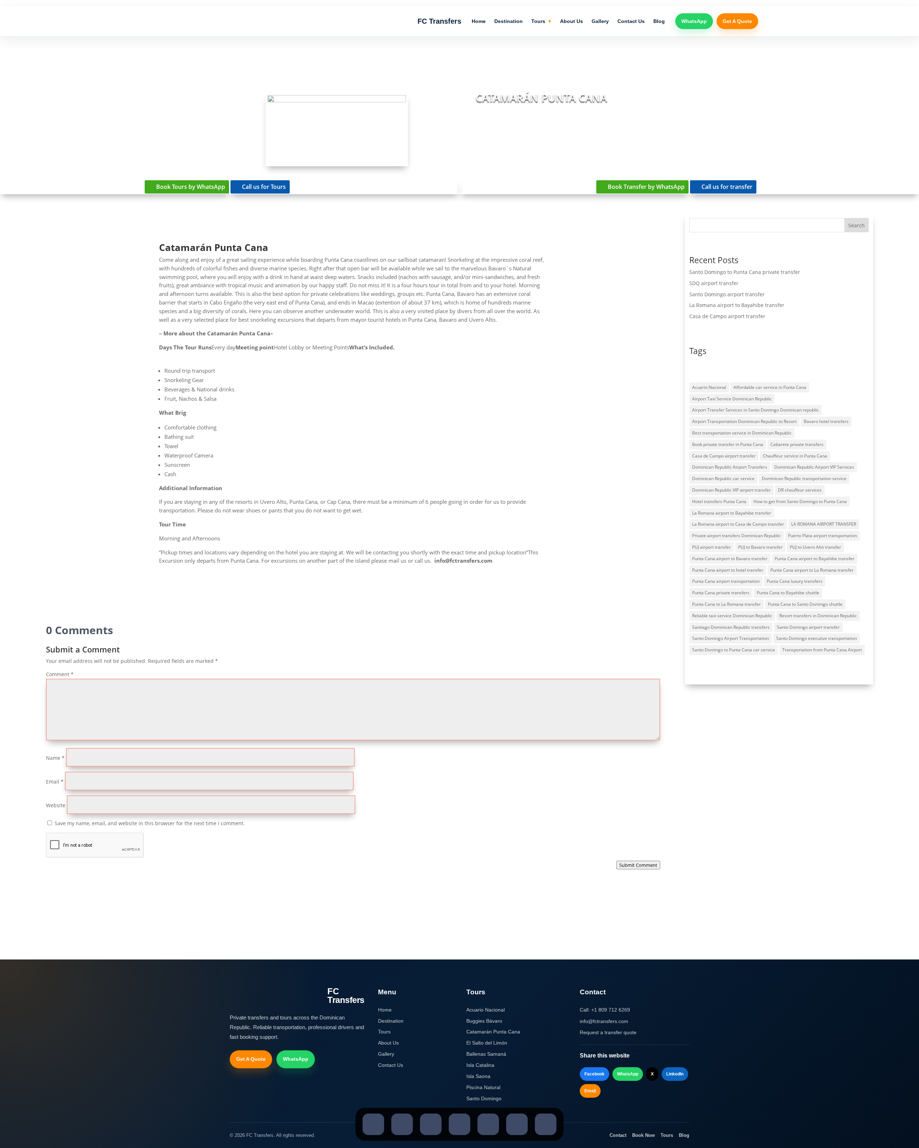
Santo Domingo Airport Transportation (730, 638)
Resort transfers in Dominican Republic (818, 616)
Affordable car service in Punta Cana (769, 387)
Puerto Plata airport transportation (822, 536)
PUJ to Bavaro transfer (760, 547)
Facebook (594, 1074)
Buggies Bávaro (484, 1021)
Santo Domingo (484, 1098)
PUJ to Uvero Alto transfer (815, 547)
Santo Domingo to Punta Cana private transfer (744, 272)
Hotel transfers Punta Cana (719, 501)
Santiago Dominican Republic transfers (731, 627)
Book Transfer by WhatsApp (646, 187)
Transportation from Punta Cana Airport (822, 650)
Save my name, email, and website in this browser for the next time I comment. (150, 823)
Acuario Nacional (709, 387)
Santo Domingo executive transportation (816, 638)
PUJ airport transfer (711, 547)
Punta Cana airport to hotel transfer (727, 570)
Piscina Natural (483, 1087)
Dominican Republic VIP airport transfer (731, 490)
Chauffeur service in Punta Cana (795, 456)
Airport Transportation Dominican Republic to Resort (744, 421)
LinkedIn (675, 1074)
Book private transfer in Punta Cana (727, 444)
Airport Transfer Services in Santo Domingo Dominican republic (755, 410)
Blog (659, 21)
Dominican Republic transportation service (804, 478)
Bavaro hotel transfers (826, 421)
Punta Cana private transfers (721, 593)
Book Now (643, 1135)
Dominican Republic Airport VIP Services (814, 467)
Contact (618, 1135)
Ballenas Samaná (486, 1054)
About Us (571, 21)
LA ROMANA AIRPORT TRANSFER (823, 524)
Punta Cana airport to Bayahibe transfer (814, 559)
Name (55, 757)
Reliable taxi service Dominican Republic (732, 616)
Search (856, 225)
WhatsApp (694, 21)
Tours (541, 21)
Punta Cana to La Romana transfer (726, 604)
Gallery (600, 21)
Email (55, 781)
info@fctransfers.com (604, 1021)
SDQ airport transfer (713, 283)
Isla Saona (478, 1076)
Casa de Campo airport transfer (727, 316)
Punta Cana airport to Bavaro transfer (730, 559)
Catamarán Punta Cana (493, 1032)
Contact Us (631, 21)
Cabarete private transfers (797, 444)
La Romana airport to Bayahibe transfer (736, 305)
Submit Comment (638, 865)
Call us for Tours (264, 187)
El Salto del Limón (486, 1043)
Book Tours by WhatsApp (190, 187)
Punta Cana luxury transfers (794, 581)
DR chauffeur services (800, 490)
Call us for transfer (726, 187)
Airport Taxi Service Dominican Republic (732, 399)
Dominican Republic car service (723, 478)
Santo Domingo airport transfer (727, 294)
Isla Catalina (480, 1065)
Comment (60, 674)
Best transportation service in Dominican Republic (742, 433)
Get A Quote (737, 21)
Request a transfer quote (608, 1032)
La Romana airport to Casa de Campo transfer (738, 524)
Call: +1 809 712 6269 (605, 1010)
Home (479, 21)
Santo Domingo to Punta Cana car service (733, 650)
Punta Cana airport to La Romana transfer (812, 570)
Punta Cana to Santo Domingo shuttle (805, 604)
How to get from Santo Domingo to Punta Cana (800, 501)
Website (55, 805)
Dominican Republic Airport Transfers (729, 467)
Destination (508, 21)
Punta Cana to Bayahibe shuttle (788, 593)
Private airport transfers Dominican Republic (736, 536)
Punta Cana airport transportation (726, 581)
